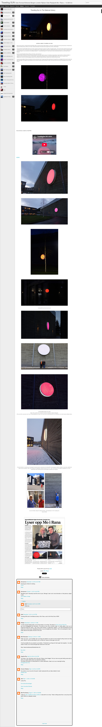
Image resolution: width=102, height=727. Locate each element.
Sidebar (22, 6)
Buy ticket (23, 650)
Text (4, 90)
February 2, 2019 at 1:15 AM (34, 636)
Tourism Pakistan (25, 668)
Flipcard (7, 6)
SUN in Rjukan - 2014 (8, 42)
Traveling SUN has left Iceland (10, 19)
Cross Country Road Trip (61, 624)
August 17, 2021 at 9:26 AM (35, 692)
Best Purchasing (24, 692)
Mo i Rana (46, 571)
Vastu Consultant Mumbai (26, 686)
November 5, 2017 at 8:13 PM (33, 603)
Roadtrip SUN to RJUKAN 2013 (10, 49)
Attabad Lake (23, 672)
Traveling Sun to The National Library (11, 15)
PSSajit (22, 622)
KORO (18, 157)
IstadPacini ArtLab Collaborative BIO (11, 96)
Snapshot (27, 6)
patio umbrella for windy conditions (32, 694)
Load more (44, 723)
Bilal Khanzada (24, 636)
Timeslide (32, 6)
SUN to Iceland (7, 26)
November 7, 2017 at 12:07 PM (30, 614)
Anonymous (23, 581)
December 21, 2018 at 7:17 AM (31, 622)
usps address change (25, 596)
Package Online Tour (25, 662)
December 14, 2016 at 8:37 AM (33, 581)
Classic (2, 6)
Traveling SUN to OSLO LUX (9, 32)
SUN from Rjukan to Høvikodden (10, 39)
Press (5, 86)
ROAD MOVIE (6, 22)
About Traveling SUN (8, 76)
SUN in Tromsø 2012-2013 (9, 79)
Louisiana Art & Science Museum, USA (11, 29)
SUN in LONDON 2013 (8, 52)
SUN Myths (6, 66)
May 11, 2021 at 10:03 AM (29, 678)
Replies (23, 601)
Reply (22, 587)
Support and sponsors (8, 93)
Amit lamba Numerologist (26, 683)
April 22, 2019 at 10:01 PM (33, 656)
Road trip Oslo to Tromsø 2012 (10, 83)
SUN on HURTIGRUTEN (9, 63)
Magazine (12, 6)
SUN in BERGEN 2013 (8, 56)
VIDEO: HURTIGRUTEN (8, 59)
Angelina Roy (24, 656)
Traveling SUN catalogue (9, 12)
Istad (50, 568)
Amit (22, 678)
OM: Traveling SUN (7, 69)
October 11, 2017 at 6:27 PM (33, 591)
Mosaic (17, 6)
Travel (22, 585)
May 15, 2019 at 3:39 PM (34, 668)
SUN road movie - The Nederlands (11, 46)
